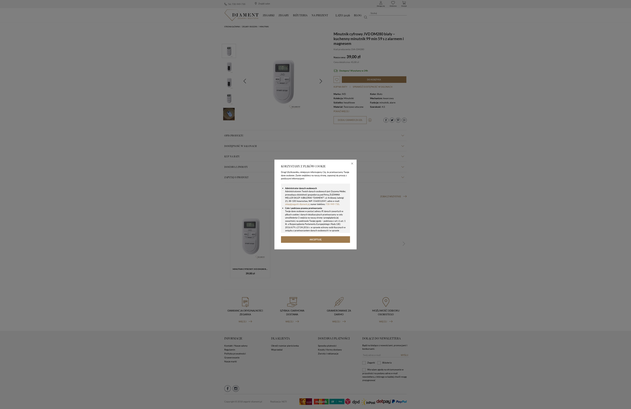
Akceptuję (316, 239)
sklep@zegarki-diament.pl (297, 204)
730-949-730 (332, 204)
